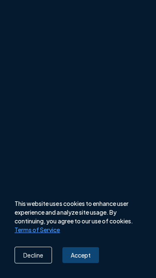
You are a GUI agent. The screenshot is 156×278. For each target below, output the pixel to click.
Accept (81, 255)
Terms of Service (37, 229)
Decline (33, 255)
